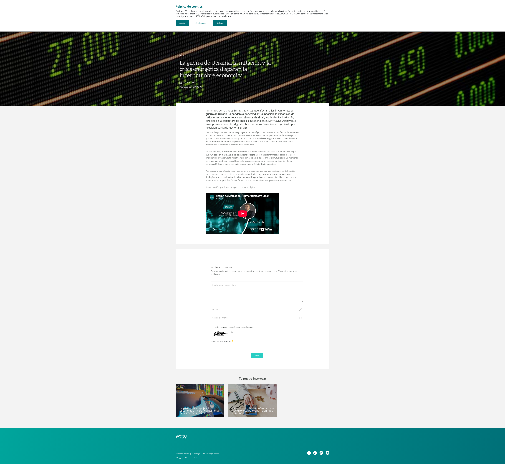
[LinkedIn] (315, 453)
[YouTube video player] (242, 213)
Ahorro (183, 55)
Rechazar (220, 23)
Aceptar (182, 23)
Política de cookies (182, 453)
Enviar (256, 355)
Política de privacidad (211, 453)
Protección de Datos (247, 327)
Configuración (200, 23)
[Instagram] (321, 453)
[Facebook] (309, 453)
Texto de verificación (221, 341)
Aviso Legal (196, 453)
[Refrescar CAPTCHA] (232, 332)
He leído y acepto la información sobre (234, 327)
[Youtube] (327, 453)
